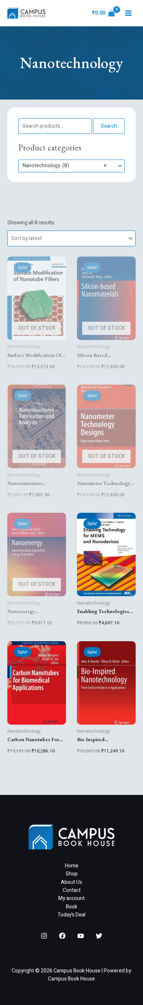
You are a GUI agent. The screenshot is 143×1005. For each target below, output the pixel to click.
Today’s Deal (71, 915)
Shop (72, 874)
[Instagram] (44, 936)
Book (71, 907)
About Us (71, 882)
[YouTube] (80, 936)
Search (109, 126)
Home (71, 866)
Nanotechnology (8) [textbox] (65, 165)
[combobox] (71, 166)
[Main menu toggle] (128, 13)
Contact (72, 890)
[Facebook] (62, 936)
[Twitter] (99, 936)
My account (71, 898)
